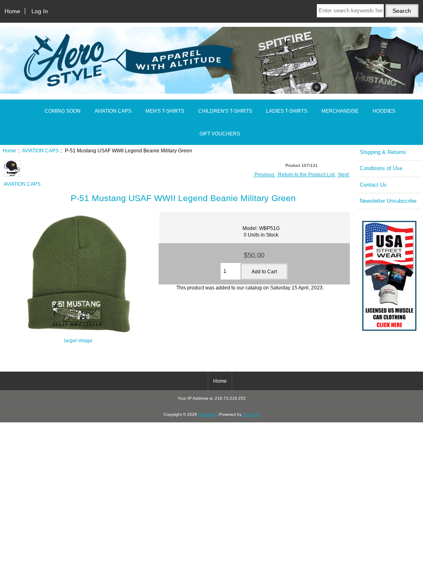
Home (12, 11)
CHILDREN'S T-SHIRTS (225, 111)
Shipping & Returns (383, 152)
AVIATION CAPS (40, 150)
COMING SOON (63, 111)
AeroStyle (207, 414)
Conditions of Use (381, 168)
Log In (39, 11)
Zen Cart (251, 414)
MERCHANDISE (340, 111)
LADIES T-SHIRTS (286, 111)
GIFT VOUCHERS (220, 134)
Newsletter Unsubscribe (388, 201)
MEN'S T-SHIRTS (164, 111)
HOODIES (384, 111)
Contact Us (373, 185)
